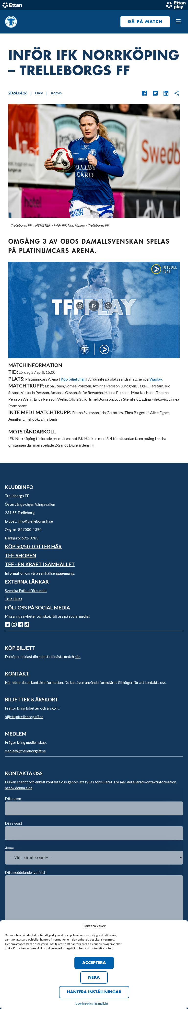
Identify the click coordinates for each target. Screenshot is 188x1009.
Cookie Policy (84, 1003)
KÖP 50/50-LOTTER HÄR (33, 546)
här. (78, 656)
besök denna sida (18, 788)
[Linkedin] (163, 93)
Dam (39, 92)
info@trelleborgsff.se (35, 521)
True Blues (13, 599)
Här (8, 682)
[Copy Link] (174, 93)
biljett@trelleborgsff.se (24, 716)
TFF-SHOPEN (20, 555)
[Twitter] (153, 93)
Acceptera (94, 963)
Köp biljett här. (73, 379)
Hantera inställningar (94, 992)
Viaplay (155, 379)
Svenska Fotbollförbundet (26, 590)
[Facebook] (144, 93)
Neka (94, 977)
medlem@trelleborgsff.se (25, 751)
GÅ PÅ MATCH (145, 22)
